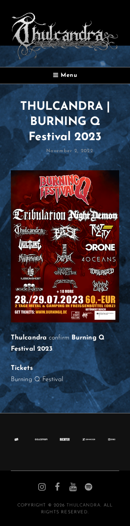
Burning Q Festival (37, 379)
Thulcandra (83, 505)
